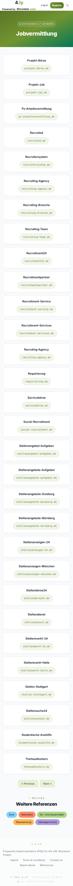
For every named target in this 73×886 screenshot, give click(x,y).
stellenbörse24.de (36, 598)
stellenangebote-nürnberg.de (36, 526)
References (46, 865)
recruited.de (36, 140)
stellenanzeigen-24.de (36, 550)
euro (11, 814)
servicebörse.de (36, 405)
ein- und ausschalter (52, 814)
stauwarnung (23, 822)
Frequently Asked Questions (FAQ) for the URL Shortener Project (36, 853)
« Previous (28, 783)
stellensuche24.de (36, 718)
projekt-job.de (36, 92)
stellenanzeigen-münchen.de (36, 574)
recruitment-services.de (36, 333)
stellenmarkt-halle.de (36, 670)
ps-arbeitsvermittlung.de (36, 116)
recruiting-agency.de (36, 188)
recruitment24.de (36, 261)
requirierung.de (36, 381)
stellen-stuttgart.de (36, 694)
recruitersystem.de (36, 164)
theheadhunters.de (36, 766)
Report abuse (27, 865)
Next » (47, 783)
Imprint (14, 860)
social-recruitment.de (36, 429)
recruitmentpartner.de (36, 285)
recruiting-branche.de (36, 212)
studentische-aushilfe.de (36, 742)
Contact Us (56, 860)
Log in (44, 5)
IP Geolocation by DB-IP (47, 877)
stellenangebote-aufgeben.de (36, 477)
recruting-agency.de (36, 357)
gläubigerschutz (47, 822)
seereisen (27, 814)
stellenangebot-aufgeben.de (36, 453)
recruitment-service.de (36, 309)
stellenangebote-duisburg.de (36, 501)
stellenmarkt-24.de (36, 646)
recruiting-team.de (36, 237)
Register (57, 5)
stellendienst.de (36, 622)
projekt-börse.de (36, 68)
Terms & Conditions (34, 860)
